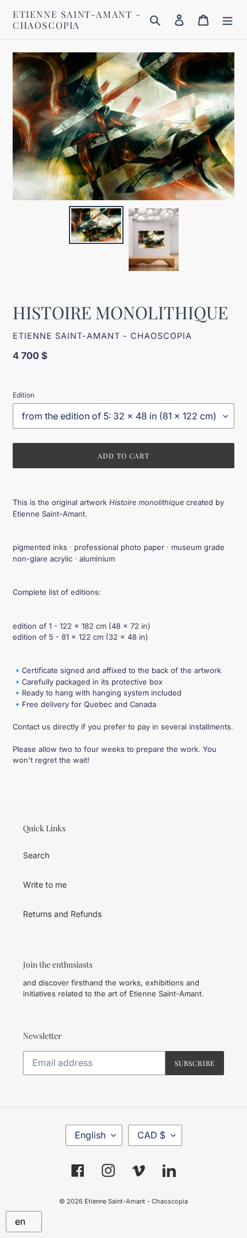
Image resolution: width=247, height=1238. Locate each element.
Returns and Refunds (62, 914)
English (90, 1135)
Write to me (45, 884)
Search (36, 855)
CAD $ (151, 1135)
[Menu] (227, 19)
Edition (23, 395)
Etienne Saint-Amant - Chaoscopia (77, 19)
